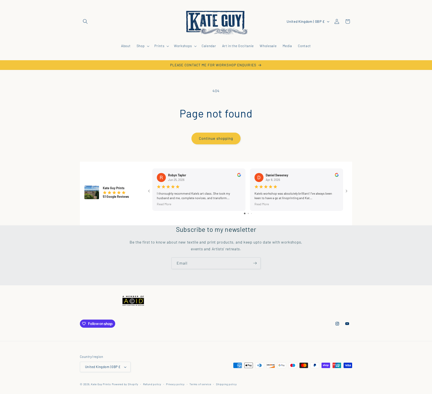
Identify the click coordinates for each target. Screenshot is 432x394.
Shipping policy (226, 384)
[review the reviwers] (239, 175)
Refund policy (152, 384)
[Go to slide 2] (248, 213)
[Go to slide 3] (251, 213)
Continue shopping (216, 138)
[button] (85, 21)
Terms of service (200, 384)
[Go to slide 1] (244, 213)
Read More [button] (164, 204)
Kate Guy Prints (101, 384)
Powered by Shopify (125, 384)
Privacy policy (175, 384)
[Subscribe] (255, 263)
